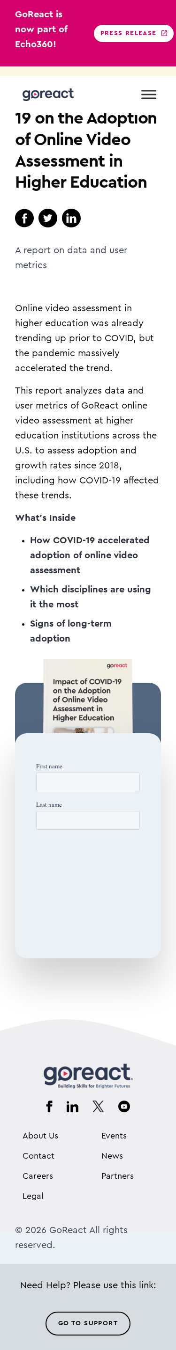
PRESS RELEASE (128, 33)
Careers (38, 1176)
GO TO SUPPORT (88, 1323)
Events (114, 1135)
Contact (38, 1156)
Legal (33, 1196)
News (112, 1156)
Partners (117, 1176)
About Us (40, 1135)
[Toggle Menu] (148, 94)
